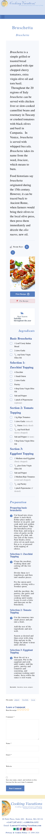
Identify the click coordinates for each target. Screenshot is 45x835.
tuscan (33, 700)
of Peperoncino (23, 401)
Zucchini (18, 372)
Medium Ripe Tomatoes (24, 478)
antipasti (16, 700)
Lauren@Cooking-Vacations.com (25, 825)
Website (9, 766)
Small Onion (20, 376)
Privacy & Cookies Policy (16, 832)
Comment (10, 717)
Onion (23, 425)
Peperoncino (23, 489)
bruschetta (25, 700)
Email (9, 755)
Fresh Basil (22, 431)
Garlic (19, 350)
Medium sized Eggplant (24, 460)
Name (9, 743)
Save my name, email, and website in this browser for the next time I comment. (21, 781)
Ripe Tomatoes (22, 417)
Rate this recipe (11, 710)
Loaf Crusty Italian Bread (22, 345)
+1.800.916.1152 (30, 822)
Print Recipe (21, 294)
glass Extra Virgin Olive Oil (23, 467)
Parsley (17, 384)
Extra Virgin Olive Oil (22, 356)
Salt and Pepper (20, 395)
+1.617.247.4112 (14, 822)
